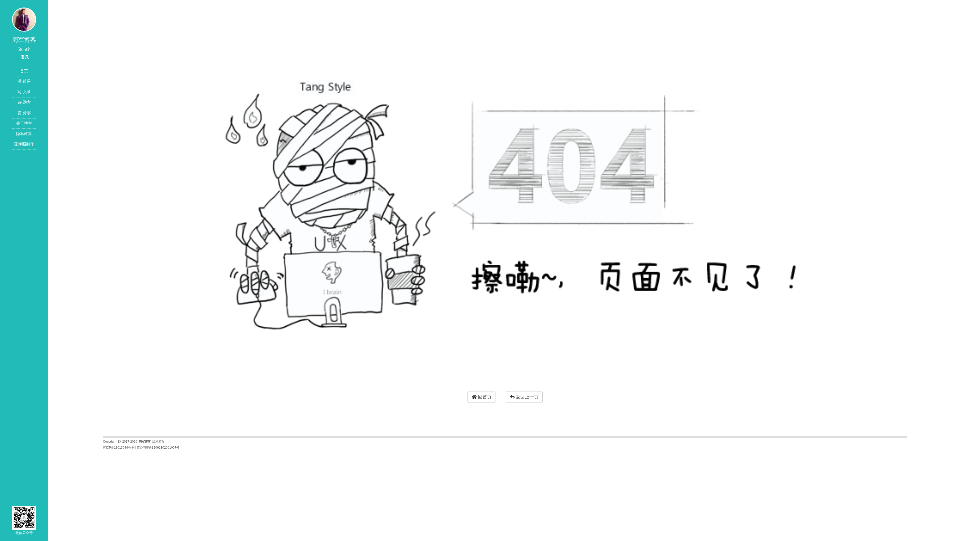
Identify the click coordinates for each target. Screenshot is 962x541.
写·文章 (24, 92)
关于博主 (24, 123)
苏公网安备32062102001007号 (158, 447)
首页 (24, 71)
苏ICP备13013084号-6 (118, 447)
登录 (25, 57)
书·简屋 (24, 81)
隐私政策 (24, 133)
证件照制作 (24, 144)
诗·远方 (24, 102)
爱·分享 (24, 113)
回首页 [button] (484, 396)
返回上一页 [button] (526, 396)
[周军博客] (24, 19)
